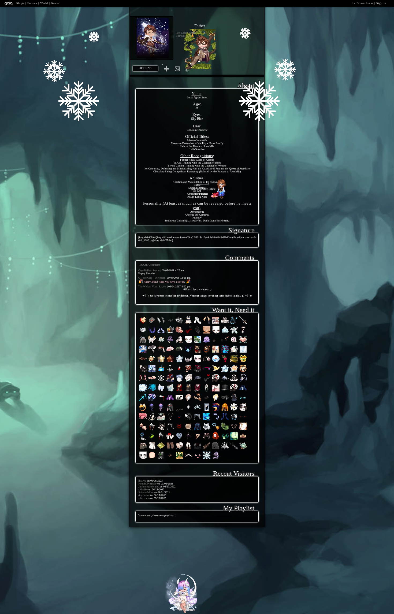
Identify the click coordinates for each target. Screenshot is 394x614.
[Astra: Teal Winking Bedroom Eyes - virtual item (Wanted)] (179, 362)
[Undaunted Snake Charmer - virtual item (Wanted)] (152, 352)
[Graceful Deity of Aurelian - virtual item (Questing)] (234, 429)
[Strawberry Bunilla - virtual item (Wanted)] (142, 381)
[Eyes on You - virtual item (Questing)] (161, 429)
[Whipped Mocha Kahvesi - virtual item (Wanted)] (206, 420)
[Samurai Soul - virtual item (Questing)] (224, 401)
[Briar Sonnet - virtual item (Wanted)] (188, 372)
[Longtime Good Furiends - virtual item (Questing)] (179, 429)
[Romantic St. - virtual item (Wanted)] (188, 323)
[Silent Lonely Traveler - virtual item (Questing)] (206, 429)
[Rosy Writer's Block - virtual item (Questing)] (234, 343)
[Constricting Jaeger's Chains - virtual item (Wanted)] (197, 401)
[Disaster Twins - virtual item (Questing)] (215, 381)
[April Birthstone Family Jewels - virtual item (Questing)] (188, 410)
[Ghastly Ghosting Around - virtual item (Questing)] (206, 343)
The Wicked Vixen (148, 286)
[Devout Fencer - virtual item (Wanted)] (243, 323)
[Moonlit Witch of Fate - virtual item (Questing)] (197, 429)
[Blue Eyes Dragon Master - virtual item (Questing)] (152, 372)
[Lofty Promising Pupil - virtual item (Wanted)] (197, 391)
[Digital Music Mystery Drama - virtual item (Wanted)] (206, 372)
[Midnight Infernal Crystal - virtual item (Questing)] (161, 323)
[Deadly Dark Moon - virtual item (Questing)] (152, 410)
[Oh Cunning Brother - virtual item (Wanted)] (234, 420)
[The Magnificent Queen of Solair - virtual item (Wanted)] (152, 362)
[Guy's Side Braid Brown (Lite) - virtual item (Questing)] (188, 401)
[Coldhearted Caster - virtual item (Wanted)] (152, 391)
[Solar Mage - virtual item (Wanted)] (215, 372)
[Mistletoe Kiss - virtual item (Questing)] (224, 362)
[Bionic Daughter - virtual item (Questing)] (215, 391)
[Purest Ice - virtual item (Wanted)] (224, 381)
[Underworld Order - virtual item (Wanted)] (206, 381)
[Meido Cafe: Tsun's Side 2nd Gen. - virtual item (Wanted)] (206, 401)
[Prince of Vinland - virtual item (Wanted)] (243, 449)
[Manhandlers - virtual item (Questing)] (142, 429)
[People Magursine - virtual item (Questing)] (188, 429)
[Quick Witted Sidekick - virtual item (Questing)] (197, 420)
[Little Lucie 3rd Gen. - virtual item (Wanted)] (243, 372)
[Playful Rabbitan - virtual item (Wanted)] (152, 381)
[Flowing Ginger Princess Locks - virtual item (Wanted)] (215, 439)
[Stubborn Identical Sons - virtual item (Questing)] (170, 401)
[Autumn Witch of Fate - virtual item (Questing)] (224, 410)
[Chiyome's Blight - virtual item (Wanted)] (234, 449)
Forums (32, 3)
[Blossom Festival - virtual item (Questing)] (142, 420)
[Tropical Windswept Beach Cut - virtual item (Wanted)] (179, 381)
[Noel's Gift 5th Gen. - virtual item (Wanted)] (243, 362)
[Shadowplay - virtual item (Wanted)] (215, 449)
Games (55, 3)
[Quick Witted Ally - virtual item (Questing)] (170, 429)
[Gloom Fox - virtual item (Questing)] (152, 429)
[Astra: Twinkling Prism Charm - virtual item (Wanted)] (234, 372)
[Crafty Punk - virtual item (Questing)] (206, 362)
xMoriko (143, 489)
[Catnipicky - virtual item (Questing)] (161, 420)
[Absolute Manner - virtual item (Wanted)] (188, 343)
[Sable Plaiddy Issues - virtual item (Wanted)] (206, 449)
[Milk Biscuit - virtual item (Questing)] (179, 333)
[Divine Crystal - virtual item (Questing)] (197, 410)
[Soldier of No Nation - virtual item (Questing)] (170, 381)
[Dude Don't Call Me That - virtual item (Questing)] (179, 439)
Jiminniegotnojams (148, 486)
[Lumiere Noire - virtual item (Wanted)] (188, 420)
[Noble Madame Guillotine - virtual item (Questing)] (206, 410)
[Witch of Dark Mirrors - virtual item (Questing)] (197, 333)
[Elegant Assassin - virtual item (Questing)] (224, 391)
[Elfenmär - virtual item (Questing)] (234, 362)
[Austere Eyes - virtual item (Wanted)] (243, 420)
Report (156, 270)
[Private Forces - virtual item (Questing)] (215, 343)
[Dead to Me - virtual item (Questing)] (170, 439)
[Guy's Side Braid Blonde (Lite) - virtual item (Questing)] (215, 401)
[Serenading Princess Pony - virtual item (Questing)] (152, 420)
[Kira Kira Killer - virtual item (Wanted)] (224, 323)
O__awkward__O (147, 277)
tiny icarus (144, 495)
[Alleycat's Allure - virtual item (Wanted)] (197, 372)
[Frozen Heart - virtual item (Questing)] (142, 401)
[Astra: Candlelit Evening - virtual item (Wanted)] (170, 362)
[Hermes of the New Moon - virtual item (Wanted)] (152, 343)
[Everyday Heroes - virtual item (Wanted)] (197, 449)
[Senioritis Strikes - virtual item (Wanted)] (188, 449)
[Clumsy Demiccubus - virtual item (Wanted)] (224, 420)
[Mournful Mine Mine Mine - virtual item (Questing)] (161, 333)
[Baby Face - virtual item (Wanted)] (152, 458)
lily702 (142, 480)
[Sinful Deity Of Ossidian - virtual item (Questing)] (188, 439)
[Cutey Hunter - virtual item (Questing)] (243, 343)
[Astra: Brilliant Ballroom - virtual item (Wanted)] (161, 362)
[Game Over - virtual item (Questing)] (161, 401)
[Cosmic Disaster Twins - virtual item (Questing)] (152, 401)
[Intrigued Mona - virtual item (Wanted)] (170, 352)
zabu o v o (144, 498)
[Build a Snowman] (220, 197)
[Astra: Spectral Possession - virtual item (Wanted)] (224, 372)
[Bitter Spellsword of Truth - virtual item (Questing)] (224, 352)
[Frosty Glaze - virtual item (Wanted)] (142, 343)
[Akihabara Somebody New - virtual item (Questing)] (142, 439)
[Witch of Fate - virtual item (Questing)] (170, 410)
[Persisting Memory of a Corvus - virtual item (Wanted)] (161, 352)
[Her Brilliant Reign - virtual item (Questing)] (188, 458)
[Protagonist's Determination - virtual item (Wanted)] (197, 381)
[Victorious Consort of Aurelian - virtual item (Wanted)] (142, 362)
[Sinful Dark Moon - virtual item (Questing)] (161, 410)
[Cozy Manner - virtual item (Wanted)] (215, 333)
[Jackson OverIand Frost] (200, 67)
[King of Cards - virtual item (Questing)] (161, 372)
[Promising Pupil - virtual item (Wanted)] (161, 458)
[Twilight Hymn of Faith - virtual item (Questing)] (215, 410)
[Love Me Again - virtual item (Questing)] (179, 410)
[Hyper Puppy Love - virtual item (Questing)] (243, 410)
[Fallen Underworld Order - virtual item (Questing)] (188, 333)
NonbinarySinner (147, 483)
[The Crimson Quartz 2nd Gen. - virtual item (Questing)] (197, 439)
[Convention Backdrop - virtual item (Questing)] (215, 323)
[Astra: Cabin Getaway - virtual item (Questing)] (170, 333)
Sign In (381, 3)
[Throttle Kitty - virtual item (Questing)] (243, 401)
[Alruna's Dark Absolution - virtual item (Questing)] (170, 323)
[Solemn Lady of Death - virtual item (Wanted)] (224, 449)
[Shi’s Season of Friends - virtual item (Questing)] (215, 458)
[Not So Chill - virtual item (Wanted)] (142, 391)
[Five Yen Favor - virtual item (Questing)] (142, 372)
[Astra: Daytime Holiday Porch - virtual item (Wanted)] (234, 352)
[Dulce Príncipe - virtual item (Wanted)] (142, 333)
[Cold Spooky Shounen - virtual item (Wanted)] (179, 449)
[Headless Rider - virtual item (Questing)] (142, 410)
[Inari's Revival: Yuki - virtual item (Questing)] (215, 429)
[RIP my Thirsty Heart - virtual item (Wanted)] (234, 439)
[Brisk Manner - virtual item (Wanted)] (142, 458)
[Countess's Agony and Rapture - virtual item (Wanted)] (224, 439)
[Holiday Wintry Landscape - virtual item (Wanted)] (243, 352)
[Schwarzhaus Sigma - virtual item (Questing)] (224, 343)
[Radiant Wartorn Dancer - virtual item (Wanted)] (243, 333)
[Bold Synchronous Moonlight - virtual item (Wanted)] (234, 323)
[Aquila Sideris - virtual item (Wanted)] (152, 333)
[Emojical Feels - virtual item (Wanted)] (197, 458)
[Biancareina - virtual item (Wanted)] (243, 439)
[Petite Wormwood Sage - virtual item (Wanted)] (206, 391)
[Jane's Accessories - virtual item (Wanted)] (170, 449)
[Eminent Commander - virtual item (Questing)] (188, 381)
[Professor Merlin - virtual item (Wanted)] (188, 391)
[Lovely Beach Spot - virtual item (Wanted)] (197, 343)
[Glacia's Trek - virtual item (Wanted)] (234, 381)
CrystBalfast (145, 270)
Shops (20, 3)
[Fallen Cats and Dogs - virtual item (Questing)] (179, 420)
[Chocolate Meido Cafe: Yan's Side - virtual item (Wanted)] (170, 458)
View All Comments (149, 264)
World (44, 3)
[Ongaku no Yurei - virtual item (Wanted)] (161, 391)
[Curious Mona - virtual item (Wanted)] (179, 352)
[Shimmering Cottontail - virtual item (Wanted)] (161, 343)
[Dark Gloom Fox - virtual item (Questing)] (161, 439)
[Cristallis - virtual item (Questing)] (206, 458)
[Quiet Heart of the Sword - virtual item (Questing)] (170, 372)
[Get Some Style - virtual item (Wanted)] (197, 362)
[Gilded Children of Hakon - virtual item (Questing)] (243, 429)
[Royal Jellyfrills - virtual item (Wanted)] (152, 323)
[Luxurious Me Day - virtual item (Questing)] (161, 381)
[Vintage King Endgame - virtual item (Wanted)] (206, 323)
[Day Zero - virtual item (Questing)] (197, 352)
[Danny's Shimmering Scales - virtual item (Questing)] (224, 429)
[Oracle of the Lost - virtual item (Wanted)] (142, 449)
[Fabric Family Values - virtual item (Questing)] (234, 401)
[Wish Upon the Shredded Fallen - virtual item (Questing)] (188, 352)
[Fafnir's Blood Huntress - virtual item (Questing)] (142, 352)
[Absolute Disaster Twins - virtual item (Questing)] (234, 391)
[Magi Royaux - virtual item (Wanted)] (170, 391)
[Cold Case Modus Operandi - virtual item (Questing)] (179, 323)
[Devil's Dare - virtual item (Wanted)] (206, 352)
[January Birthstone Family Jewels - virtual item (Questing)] (179, 372)
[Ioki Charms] (181, 611)
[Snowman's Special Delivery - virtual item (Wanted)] (215, 362)
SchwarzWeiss (145, 492)
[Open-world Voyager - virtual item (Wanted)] (215, 420)
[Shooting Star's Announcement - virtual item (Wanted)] (234, 333)
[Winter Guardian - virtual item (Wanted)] (179, 343)
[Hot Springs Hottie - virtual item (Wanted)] (152, 449)
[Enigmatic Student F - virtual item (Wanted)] (206, 439)
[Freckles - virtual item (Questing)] (206, 333)
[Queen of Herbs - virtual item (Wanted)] (161, 449)
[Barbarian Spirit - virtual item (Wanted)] (170, 343)
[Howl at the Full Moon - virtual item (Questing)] (170, 420)
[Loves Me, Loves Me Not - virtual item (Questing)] (234, 410)
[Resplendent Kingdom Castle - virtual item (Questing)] (215, 352)
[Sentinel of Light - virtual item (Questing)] (188, 362)
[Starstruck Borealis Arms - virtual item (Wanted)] (197, 323)
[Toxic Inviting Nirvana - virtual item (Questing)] (152, 439)
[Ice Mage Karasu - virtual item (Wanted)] (243, 381)
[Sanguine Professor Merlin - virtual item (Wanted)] (179, 391)
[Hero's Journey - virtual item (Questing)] (179, 401)
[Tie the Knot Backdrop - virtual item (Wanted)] (179, 458)
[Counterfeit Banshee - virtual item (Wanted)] (224, 333)
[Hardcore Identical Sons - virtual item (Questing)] (243, 391)
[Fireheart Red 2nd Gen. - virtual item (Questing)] (142, 323)
